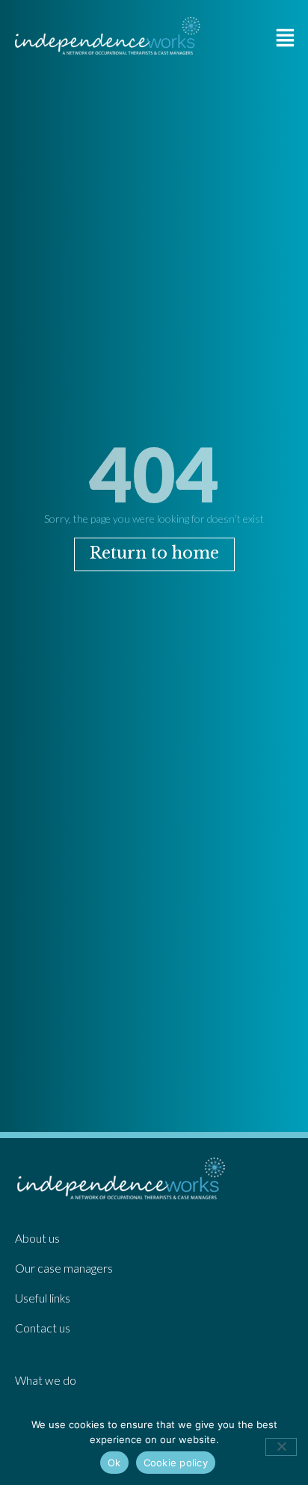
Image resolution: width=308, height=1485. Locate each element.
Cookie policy (176, 1463)
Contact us (42, 1328)
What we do (45, 1380)
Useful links (42, 1298)
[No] (281, 1447)
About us (37, 1238)
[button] (286, 37)
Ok (114, 1463)
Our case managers (64, 1268)
